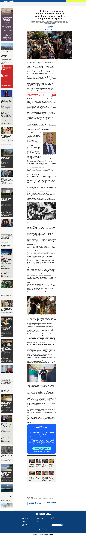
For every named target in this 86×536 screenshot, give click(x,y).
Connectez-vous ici (53, 504)
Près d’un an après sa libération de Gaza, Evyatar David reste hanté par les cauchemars (7, 35)
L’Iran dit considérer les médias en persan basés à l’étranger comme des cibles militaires (6, 120)
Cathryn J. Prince (50, 26)
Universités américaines (46, 498)
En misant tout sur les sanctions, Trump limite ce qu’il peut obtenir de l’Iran (6, 102)
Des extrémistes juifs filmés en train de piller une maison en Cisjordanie (6, 434)
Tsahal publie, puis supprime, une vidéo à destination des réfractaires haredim (6, 358)
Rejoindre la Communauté (72, 1)
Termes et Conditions (39, 517)
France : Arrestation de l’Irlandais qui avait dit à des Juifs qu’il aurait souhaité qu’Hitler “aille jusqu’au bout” (45, 478)
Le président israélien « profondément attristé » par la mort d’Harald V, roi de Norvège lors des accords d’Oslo (6, 327)
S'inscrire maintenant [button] (51, 502)
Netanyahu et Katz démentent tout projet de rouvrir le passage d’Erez (6, 208)
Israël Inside (24, 521)
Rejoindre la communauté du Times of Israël (42, 449)
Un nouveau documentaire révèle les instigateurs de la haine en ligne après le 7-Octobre (7, 18)
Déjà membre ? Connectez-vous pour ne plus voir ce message (42, 451)
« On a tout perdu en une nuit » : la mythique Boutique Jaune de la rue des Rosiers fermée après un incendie (51, 466)
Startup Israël (24, 524)
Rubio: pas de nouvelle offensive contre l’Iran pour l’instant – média (6, 123)
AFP (2, 406)
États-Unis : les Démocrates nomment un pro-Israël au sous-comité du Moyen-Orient (6, 229)
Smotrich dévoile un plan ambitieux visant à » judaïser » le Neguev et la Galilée (6, 276)
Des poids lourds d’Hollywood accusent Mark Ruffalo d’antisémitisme (38, 466)
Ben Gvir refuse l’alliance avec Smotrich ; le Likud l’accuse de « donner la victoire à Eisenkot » (6, 269)
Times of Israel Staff (7, 22)
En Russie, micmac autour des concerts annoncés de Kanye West (6, 309)
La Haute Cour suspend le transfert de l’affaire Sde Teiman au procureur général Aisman (7, 180)
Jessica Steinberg (4, 138)
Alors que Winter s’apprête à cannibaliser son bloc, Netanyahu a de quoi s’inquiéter (6, 260)
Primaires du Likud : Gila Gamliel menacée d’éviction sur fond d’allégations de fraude (5, 391)
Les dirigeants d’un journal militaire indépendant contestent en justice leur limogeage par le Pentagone (6, 495)
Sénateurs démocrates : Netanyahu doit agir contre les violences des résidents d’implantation (5, 441)
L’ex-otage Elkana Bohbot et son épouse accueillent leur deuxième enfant (6, 145)
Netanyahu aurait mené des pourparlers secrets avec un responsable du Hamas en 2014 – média (7, 38)
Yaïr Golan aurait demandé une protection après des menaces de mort (6, 387)
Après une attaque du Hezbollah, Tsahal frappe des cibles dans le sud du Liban (7, 455)
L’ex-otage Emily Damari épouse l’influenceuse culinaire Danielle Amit (6, 136)
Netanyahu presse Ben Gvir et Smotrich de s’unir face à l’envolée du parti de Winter (6, 273)
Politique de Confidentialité (40, 518)
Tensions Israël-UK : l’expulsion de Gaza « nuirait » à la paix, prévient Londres (6, 199)
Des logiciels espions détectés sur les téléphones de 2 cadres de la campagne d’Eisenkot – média (6, 383)
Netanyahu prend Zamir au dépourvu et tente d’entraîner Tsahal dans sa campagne (45, 466)
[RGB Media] (43, 534)
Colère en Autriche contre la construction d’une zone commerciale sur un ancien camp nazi (6, 404)
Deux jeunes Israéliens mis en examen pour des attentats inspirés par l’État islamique (6, 159)
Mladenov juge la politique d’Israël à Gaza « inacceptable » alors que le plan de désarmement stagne (51, 478)
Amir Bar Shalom (4, 423)
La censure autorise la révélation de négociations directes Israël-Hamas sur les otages (7, 31)
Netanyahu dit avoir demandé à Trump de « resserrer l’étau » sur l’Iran (6, 116)
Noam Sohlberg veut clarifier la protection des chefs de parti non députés (6, 375)
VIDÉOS (23, 525)
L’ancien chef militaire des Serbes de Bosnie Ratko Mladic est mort (6, 290)
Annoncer (38, 521)
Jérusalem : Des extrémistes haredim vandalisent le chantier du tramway (6, 349)
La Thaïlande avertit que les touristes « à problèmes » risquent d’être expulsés (6, 474)
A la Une (23, 527)
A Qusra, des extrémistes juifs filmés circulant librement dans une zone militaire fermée (6, 81)
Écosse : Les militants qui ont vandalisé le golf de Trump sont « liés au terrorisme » (5, 245)
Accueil (23, 517)
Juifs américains (40, 498)
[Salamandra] (51, 534)
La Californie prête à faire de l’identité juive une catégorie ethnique (5, 238)
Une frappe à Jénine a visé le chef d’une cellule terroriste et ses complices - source (6, 86)
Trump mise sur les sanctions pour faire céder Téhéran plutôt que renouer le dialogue (6, 113)
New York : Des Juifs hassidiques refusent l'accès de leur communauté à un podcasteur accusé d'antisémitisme (6, 75)
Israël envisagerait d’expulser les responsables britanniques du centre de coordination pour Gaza (32, 478)
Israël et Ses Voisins (30, 498)
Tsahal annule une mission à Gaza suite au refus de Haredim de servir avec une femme (32, 466)
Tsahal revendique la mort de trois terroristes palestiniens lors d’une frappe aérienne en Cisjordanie (7, 54)
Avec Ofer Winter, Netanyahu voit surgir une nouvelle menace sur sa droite (38, 478)
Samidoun (51, 498)
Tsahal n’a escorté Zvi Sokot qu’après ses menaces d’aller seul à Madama (6, 438)
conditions (52, 96)
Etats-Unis (35, 498)
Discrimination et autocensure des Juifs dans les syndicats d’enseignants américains (6, 242)
